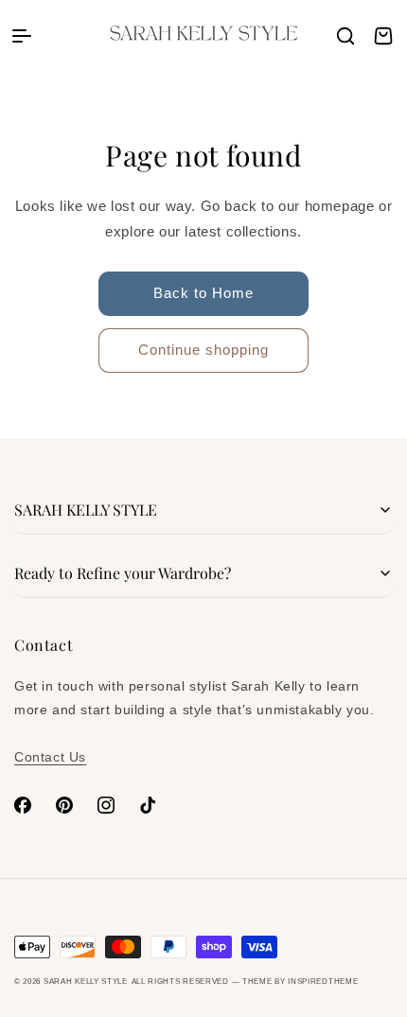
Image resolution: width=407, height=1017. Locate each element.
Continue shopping (203, 350)
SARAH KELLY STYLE (85, 509)
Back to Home (203, 293)
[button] (22, 36)
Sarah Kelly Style (86, 981)
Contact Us (50, 756)
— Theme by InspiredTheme (294, 981)
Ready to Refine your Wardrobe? (122, 573)
